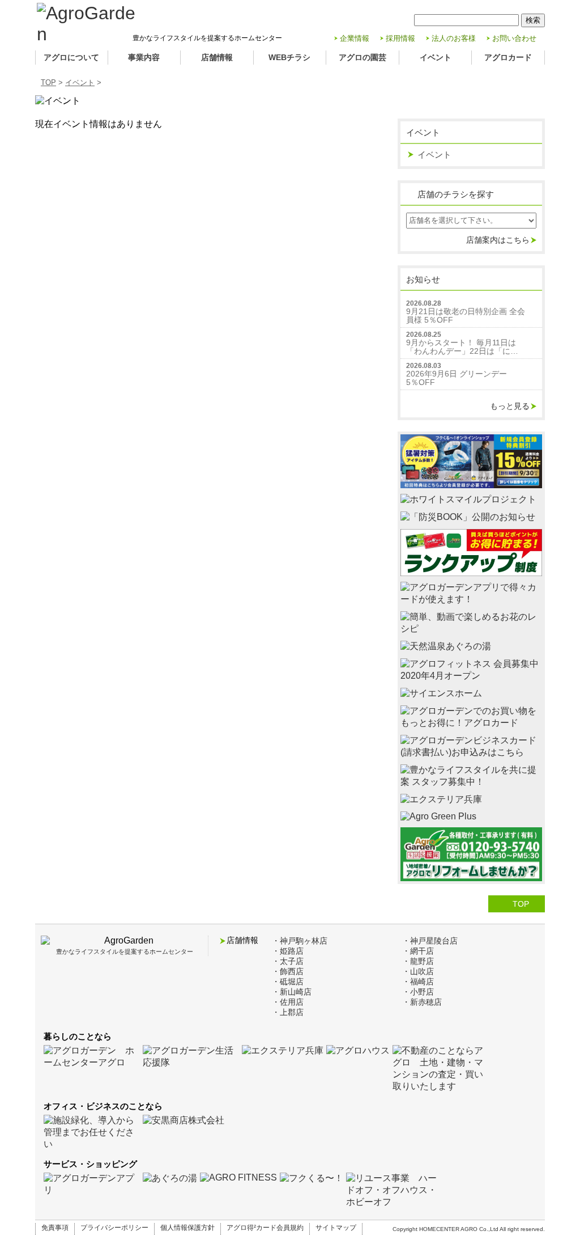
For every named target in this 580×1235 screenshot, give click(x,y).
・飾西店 (288, 971)
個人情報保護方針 (187, 1228)
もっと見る (510, 406)
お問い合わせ (514, 38)
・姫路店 (288, 950)
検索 (533, 20)
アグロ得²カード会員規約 (265, 1228)
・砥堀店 (288, 981)
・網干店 (418, 950)
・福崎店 (418, 981)
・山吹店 (418, 971)
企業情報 (354, 38)
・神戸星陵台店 (430, 940)
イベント (80, 82)
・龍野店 (418, 961)
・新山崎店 (292, 991)
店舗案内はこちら (498, 239)
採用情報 (400, 38)
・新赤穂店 (422, 1001)
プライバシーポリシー (114, 1228)
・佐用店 (288, 1001)
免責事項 (55, 1228)
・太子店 (288, 961)
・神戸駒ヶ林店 (299, 940)
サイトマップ (335, 1228)
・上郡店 (288, 1012)
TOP (48, 82)
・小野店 (418, 991)
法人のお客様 (454, 38)
